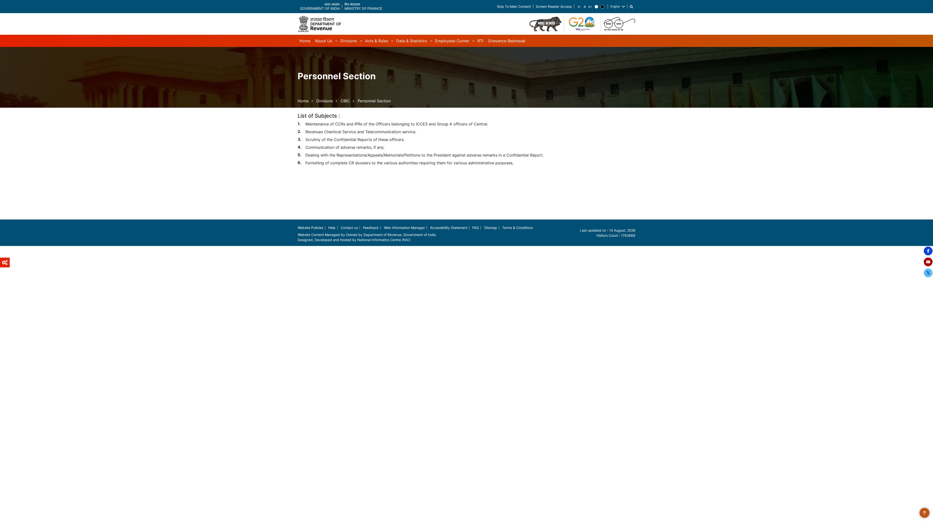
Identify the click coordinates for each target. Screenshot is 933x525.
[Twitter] (928, 273)
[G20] (582, 24)
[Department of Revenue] (321, 24)
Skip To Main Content (514, 7)
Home (303, 100)
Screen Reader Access (554, 7)
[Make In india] (545, 24)
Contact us (349, 228)
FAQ (475, 228)
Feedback (371, 228)
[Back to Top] (924, 513)
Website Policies (310, 228)
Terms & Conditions (517, 228)
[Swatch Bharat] (619, 24)
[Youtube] (928, 262)
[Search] (631, 7)
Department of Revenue (382, 235)
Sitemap (490, 228)
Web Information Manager (404, 228)
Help (332, 228)
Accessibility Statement (448, 228)
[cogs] (5, 262)
